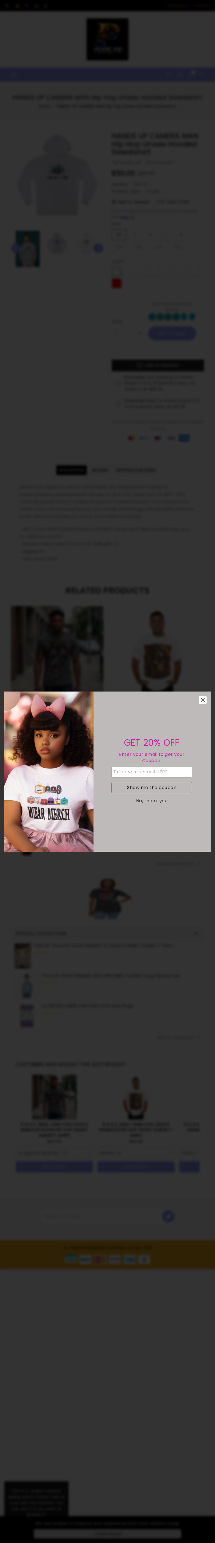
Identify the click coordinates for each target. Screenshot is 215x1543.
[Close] (203, 700)
